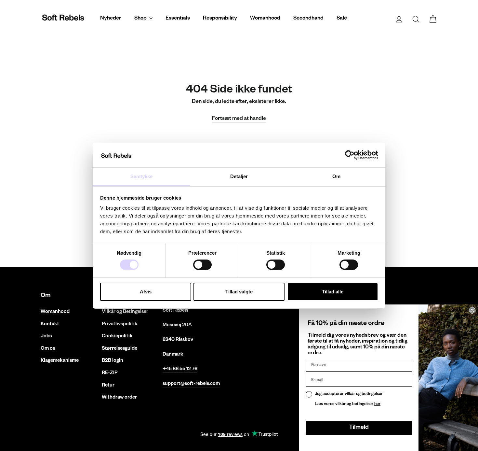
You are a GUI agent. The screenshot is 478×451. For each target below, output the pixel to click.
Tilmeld (359, 428)
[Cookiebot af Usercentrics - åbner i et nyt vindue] (349, 155)
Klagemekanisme (60, 361)
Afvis (146, 291)
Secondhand (308, 19)
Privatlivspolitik (120, 324)
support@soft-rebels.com (191, 384)
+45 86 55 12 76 (180, 369)
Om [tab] (336, 176)
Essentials (178, 19)
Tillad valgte (239, 291)
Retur (108, 385)
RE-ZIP (110, 373)
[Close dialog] (472, 310)
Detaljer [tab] (239, 176)
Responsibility (220, 19)
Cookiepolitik (117, 336)
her (377, 404)
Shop (141, 19)
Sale (342, 19)
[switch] (202, 265)
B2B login (112, 361)
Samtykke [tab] (141, 176)
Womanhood (265, 19)
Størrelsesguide (119, 349)
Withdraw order (119, 398)
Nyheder (110, 19)
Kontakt (50, 324)
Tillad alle (332, 291)
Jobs (46, 336)
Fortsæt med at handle (239, 119)
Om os (48, 349)
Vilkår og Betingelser (125, 312)
